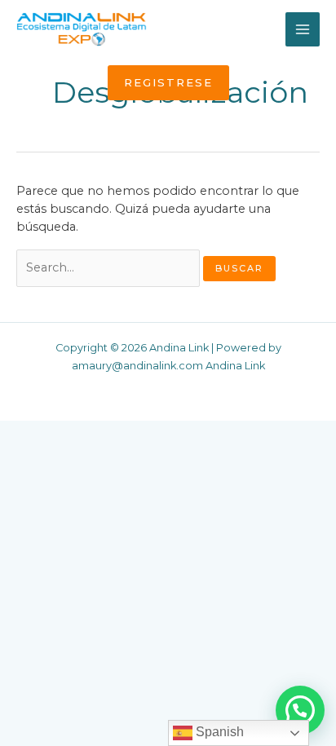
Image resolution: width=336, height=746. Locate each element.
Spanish (218, 732)
